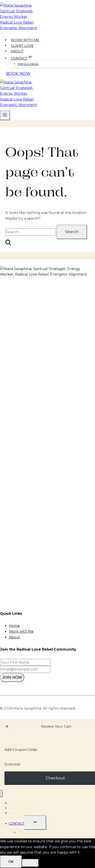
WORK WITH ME (25, 40)
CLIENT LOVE (22, 46)
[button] (6, 726)
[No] (30, 863)
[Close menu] (1, 793)
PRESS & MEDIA (28, 64)
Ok (10, 861)
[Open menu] (5, 115)
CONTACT (16, 824)
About (14, 637)
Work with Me (21, 631)
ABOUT (17, 51)
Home (14, 626)
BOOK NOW (18, 73)
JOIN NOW (12, 677)
